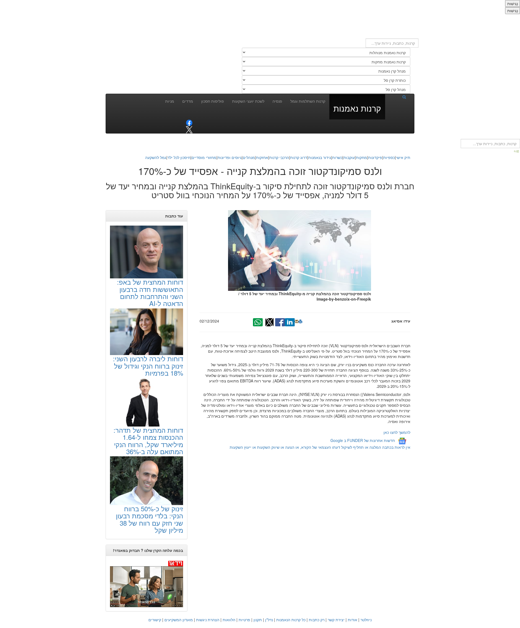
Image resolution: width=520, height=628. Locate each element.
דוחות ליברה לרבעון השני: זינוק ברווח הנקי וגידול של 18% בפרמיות (148, 366)
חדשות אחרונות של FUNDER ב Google (362, 440)
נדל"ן (269, 619)
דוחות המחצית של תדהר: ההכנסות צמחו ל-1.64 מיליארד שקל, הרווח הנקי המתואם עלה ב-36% (148, 440)
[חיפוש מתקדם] (517, 151)
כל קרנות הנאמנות (291, 619)
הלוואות (229, 619)
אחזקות (262, 157)
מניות (169, 101)
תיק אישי (403, 157)
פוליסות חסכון (212, 101)
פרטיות (244, 619)
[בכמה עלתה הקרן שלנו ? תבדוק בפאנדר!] (146, 583)
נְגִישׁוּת (512, 3)
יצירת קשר (336, 619)
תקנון (257, 619)
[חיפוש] (397, 96)
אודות (352, 619)
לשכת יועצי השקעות (248, 101)
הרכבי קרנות (279, 157)
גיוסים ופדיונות (229, 157)
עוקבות (349, 157)
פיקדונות (375, 157)
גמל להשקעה (155, 157)
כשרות (337, 157)
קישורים (154, 619)
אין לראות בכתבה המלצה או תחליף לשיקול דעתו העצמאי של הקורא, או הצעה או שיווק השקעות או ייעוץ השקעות (320, 447)
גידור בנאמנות (319, 157)
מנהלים (249, 157)
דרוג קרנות (298, 157)
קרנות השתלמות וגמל (307, 101)
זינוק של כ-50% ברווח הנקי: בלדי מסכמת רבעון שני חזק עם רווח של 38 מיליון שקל (149, 519)
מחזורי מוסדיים (203, 157)
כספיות (389, 157)
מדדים (187, 101)
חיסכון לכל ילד (178, 157)
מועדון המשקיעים (178, 619)
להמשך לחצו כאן (397, 432)
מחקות (361, 157)
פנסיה (277, 101)
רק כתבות (316, 619)
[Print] (300, 321)
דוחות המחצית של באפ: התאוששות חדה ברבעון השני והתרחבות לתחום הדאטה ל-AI (150, 292)
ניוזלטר (366, 619)
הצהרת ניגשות (207, 619)
